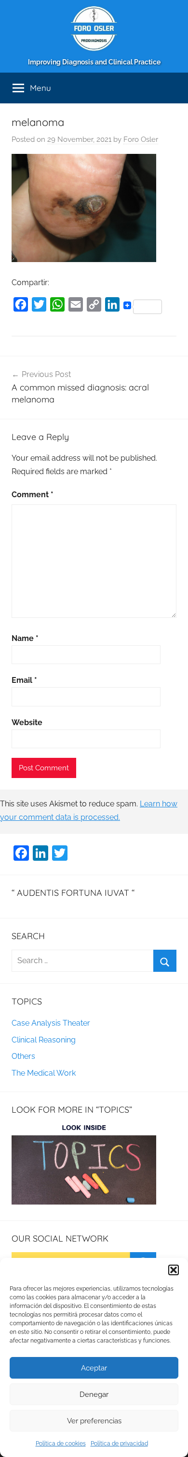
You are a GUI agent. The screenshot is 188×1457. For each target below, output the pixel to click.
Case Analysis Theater (51, 1023)
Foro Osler (140, 139)
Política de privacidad (119, 1443)
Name (25, 638)
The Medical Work (44, 1073)
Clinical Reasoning (44, 1039)
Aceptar (94, 1368)
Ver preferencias (94, 1421)
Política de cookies (61, 1443)
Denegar (94, 1394)
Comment (33, 494)
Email (24, 680)
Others (23, 1056)
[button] (173, 1270)
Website (27, 722)
